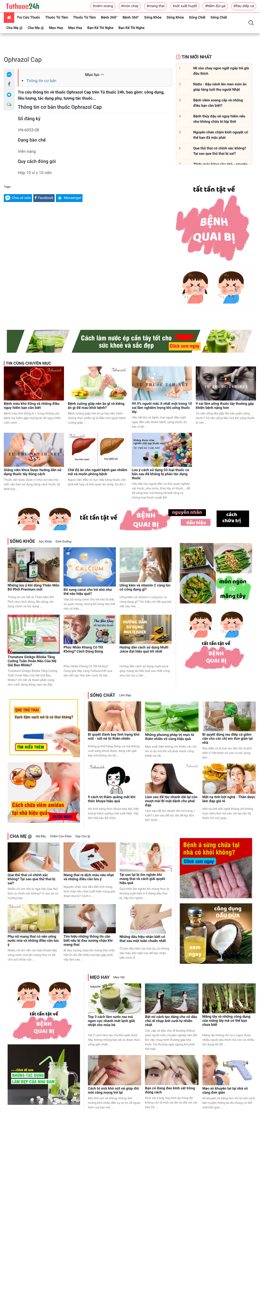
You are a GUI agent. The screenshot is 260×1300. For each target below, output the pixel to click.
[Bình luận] (9, 105)
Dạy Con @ (82, 836)
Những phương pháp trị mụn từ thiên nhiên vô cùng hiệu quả (169, 737)
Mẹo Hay (56, 28)
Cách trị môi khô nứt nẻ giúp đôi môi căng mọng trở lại (113, 1091)
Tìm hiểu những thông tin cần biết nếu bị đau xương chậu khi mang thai (87, 941)
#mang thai (156, 6)
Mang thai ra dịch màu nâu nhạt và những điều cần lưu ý (88, 877)
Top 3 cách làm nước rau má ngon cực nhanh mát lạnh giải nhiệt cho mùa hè (111, 1021)
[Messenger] (9, 94)
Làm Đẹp (125, 695)
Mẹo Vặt (119, 977)
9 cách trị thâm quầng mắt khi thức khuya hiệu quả (111, 799)
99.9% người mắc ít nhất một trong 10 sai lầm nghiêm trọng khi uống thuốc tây (162, 408)
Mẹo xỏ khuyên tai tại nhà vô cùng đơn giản (225, 1091)
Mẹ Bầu (41, 836)
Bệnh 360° (109, 18)
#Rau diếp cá (243, 6)
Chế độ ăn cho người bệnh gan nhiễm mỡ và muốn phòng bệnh (97, 472)
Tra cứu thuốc (28, 18)
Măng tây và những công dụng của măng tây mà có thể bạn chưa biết (226, 1021)
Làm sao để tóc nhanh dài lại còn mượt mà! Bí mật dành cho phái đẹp (171, 801)
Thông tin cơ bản (41, 80)
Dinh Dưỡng (63, 541)
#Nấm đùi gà (215, 6)
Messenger (72, 198)
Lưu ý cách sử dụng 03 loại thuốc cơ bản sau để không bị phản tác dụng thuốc (160, 474)
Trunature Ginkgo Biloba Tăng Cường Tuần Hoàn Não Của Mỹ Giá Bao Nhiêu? (32, 661)
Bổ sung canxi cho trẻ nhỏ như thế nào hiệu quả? (87, 592)
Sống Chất (197, 18)
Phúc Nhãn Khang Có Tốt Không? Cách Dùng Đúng (83, 649)
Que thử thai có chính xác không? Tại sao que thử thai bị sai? (31, 879)
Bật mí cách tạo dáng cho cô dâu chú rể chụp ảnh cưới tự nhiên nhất (171, 1021)
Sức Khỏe (45, 541)
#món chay (129, 6)
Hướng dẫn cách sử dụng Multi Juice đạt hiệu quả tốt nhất (144, 649)
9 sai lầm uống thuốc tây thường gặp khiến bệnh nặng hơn (225, 406)
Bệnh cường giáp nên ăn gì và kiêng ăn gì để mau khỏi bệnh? (96, 406)
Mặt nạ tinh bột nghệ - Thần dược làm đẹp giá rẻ (228, 799)
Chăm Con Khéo (61, 836)
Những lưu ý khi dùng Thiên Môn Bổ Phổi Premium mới (33, 587)
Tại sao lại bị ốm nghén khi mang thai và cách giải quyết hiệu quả (142, 879)
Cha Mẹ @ (14, 28)
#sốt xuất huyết (185, 6)
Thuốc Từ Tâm (56, 18)
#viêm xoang (103, 6)
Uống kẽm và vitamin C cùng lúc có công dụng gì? (145, 587)
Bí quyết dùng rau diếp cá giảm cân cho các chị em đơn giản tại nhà (227, 739)
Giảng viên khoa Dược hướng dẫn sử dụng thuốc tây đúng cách (32, 472)
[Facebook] (9, 84)
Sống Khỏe (152, 18)
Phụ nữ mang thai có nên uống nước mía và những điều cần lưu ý (33, 941)
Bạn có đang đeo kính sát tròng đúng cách (170, 1090)
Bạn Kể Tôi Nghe (100, 28)
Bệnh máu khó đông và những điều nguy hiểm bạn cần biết (31, 406)
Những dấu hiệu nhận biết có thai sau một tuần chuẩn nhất (143, 939)
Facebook (45, 198)
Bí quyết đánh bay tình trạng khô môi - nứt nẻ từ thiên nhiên (113, 737)
